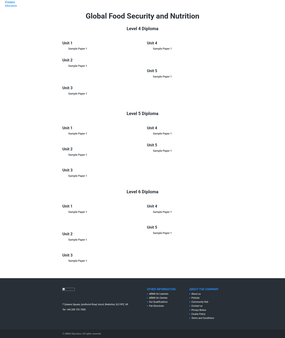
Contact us (196, 305)
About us (120, 7)
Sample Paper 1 (77, 48)
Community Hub (206, 7)
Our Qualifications (158, 301)
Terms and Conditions (202, 318)
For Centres (159, 7)
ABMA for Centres (158, 297)
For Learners (137, 7)
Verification (241, 7)
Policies (195, 297)
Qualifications (182, 7)
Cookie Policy (198, 314)
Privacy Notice (198, 310)
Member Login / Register (266, 7)
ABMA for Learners (158, 293)
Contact (225, 7)
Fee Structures (156, 305)
